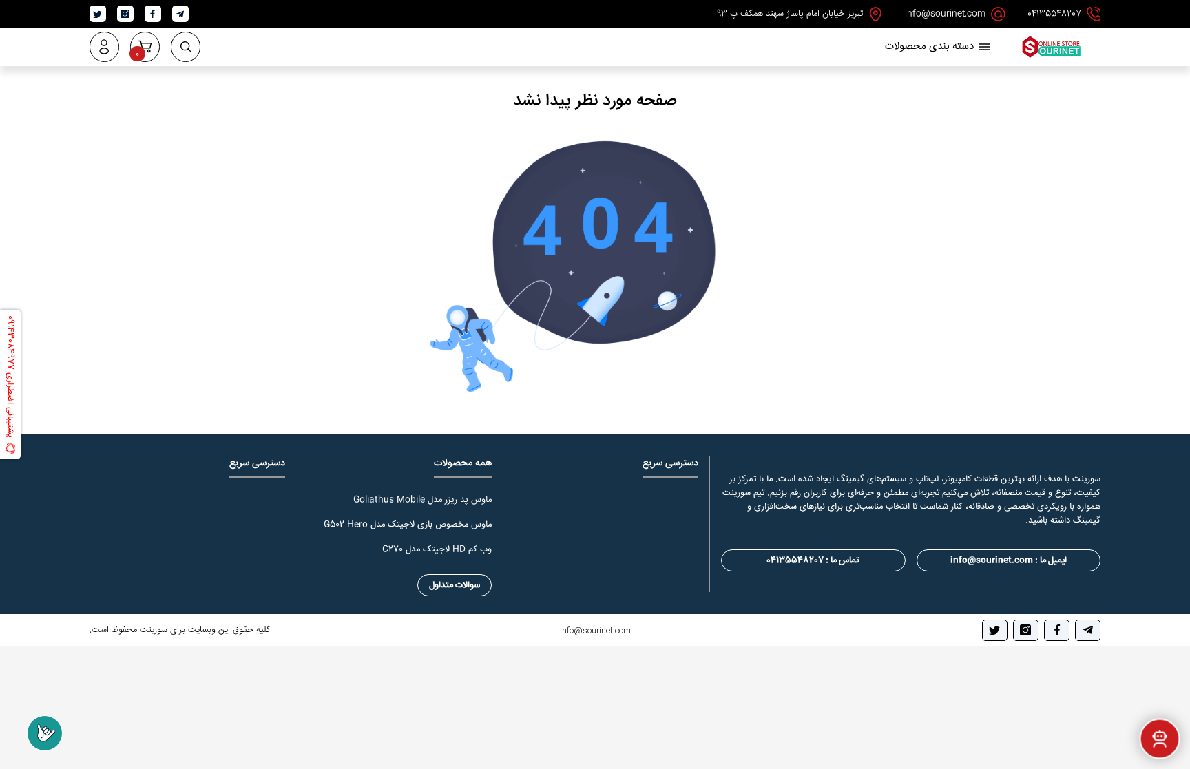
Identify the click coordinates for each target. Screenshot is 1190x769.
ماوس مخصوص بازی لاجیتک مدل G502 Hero (408, 524)
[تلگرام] (1087, 630)
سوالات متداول (454, 585)
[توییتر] (995, 630)
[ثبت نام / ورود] (104, 46)
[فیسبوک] (1056, 630)
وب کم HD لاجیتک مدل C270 (437, 549)
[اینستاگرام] (1025, 630)
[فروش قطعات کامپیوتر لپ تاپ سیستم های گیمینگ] (1050, 56)
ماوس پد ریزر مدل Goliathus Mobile (422, 500)
